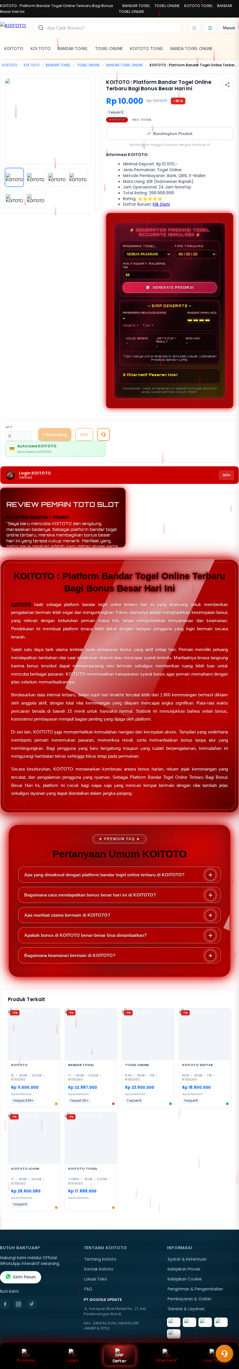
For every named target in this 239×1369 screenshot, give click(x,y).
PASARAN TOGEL (139, 246)
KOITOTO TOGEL (146, 48)
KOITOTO (13, 48)
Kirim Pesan (24, 1277)
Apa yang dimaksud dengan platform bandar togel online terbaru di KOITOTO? (104, 874)
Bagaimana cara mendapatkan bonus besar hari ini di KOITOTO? (90, 894)
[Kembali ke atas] (226, 1339)
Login (73, 1360)
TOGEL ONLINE (167, 5)
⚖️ (210, 27)
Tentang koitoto (100, 1259)
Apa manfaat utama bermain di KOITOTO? (67, 915)
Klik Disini (161, 204)
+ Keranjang (55, 434)
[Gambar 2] (35, 177)
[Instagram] (18, 1304)
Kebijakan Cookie (185, 1279)
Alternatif (166, 1360)
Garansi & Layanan (186, 1309)
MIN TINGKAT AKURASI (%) (144, 265)
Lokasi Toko (95, 1279)
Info (226, 475)
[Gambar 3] (57, 177)
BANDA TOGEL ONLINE (191, 48)
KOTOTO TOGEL (198, 5)
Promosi (26, 1360)
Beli (84, 434)
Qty (9, 427)
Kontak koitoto (98, 1269)
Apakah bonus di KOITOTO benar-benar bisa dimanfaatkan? (85, 935)
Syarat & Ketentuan (187, 1259)
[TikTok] (32, 1304)
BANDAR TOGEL (136, 5)
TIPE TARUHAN (188, 246)
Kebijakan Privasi (184, 1269)
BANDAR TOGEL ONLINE (124, 65)
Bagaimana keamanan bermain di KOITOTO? (69, 955)
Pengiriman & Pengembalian (195, 1289)
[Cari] (41, 28)
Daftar (120, 1361)
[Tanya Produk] (103, 434)
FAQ (88, 1289)
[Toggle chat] (224, 1353)
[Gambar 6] (35, 198)
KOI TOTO (41, 48)
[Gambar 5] (14, 198)
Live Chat (213, 1360)
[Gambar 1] (14, 177)
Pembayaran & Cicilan (189, 1299)
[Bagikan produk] (227, 85)
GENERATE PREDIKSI (169, 287)
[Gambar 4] (77, 177)
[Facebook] (5, 1304)
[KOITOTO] (13, 28)
